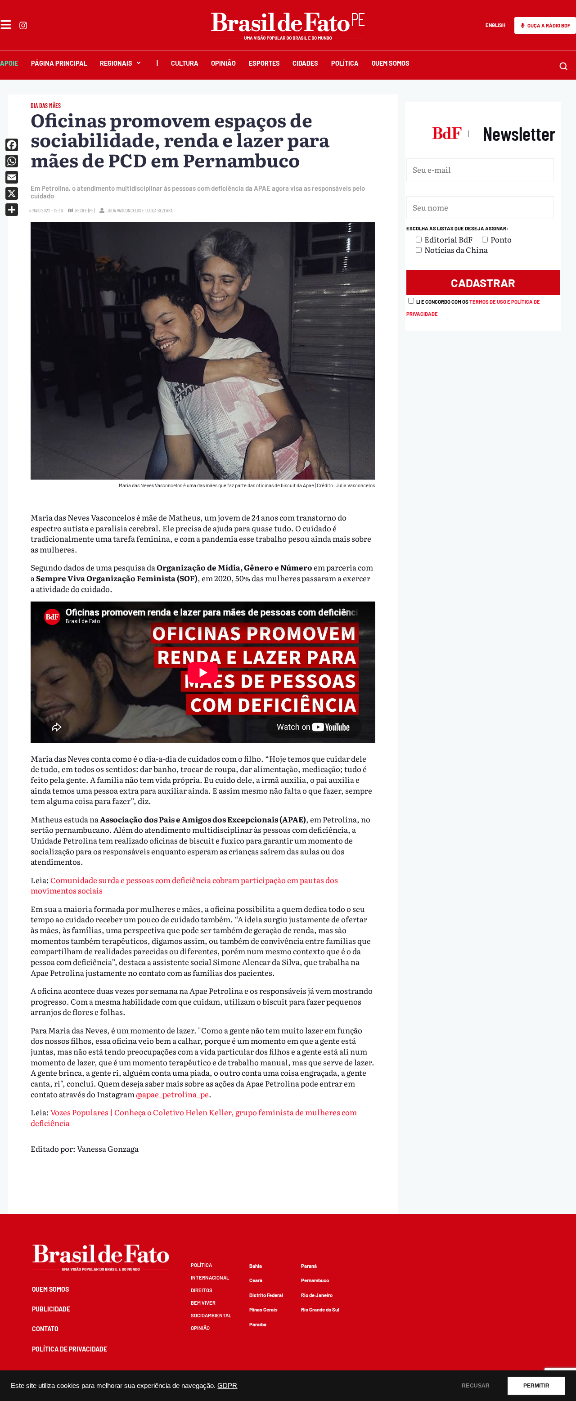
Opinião (223, 63)
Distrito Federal (266, 1295)
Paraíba (257, 1324)
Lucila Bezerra (159, 210)
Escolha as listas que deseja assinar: (457, 228)
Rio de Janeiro (317, 1295)
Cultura (184, 63)
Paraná (309, 1266)
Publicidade (51, 1309)
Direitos (201, 1290)
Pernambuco (315, 1280)
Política (345, 63)
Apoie (9, 63)
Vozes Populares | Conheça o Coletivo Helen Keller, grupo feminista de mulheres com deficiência (194, 1117)
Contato (45, 1329)
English (495, 25)
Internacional (210, 1277)
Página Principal (59, 63)
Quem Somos (391, 63)
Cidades (305, 63)
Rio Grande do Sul (320, 1309)
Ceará (255, 1280)
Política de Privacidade (69, 1349)
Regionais (116, 63)
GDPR (227, 1385)
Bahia (255, 1266)
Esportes (264, 63)
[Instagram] (23, 25)
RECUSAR (476, 1386)
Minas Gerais (263, 1309)
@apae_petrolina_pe (172, 1094)
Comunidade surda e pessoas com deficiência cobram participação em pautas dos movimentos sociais (184, 885)
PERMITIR (536, 1386)
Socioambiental (211, 1315)
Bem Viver (203, 1303)
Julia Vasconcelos (124, 210)
